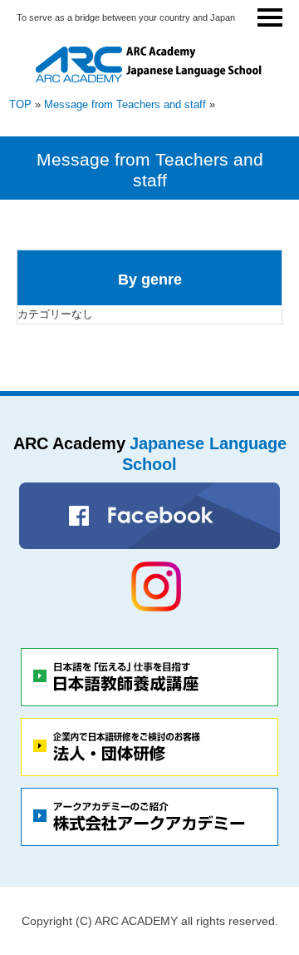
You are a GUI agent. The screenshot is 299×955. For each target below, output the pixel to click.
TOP (20, 104)
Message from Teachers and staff (125, 104)
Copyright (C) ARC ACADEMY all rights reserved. (150, 921)
